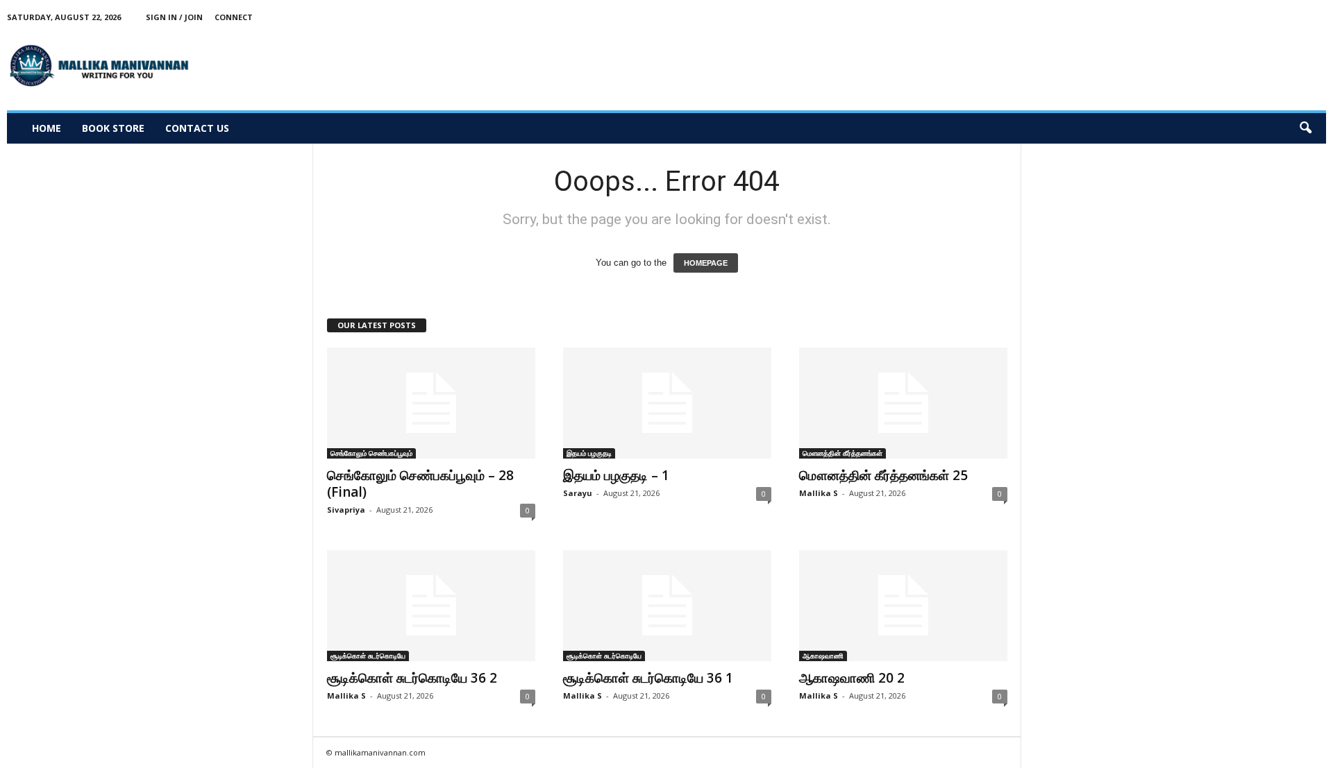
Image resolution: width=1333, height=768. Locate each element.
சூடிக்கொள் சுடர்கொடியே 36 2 (412, 678)
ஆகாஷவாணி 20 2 (852, 678)
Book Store (113, 128)
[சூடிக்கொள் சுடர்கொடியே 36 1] (667, 605)
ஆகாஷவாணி (823, 655)
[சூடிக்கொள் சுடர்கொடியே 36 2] (431, 605)
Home (46, 128)
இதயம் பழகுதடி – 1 (616, 475)
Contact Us (197, 128)
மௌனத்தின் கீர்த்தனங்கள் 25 (883, 475)
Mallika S (818, 493)
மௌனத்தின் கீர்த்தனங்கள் (842, 453)
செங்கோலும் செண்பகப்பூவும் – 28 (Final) (420, 483)
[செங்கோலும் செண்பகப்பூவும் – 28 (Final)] (431, 403)
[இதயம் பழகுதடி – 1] (667, 403)
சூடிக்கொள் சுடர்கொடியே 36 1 (648, 678)
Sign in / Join (174, 17)
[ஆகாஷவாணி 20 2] (903, 605)
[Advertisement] (1073, 65)
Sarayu (577, 493)
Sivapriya (346, 509)
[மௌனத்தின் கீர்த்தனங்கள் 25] (903, 403)
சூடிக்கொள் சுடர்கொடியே (367, 655)
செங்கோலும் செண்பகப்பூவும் (371, 453)
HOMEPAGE (706, 263)
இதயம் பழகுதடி (589, 453)
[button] (1305, 128)
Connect (234, 17)
